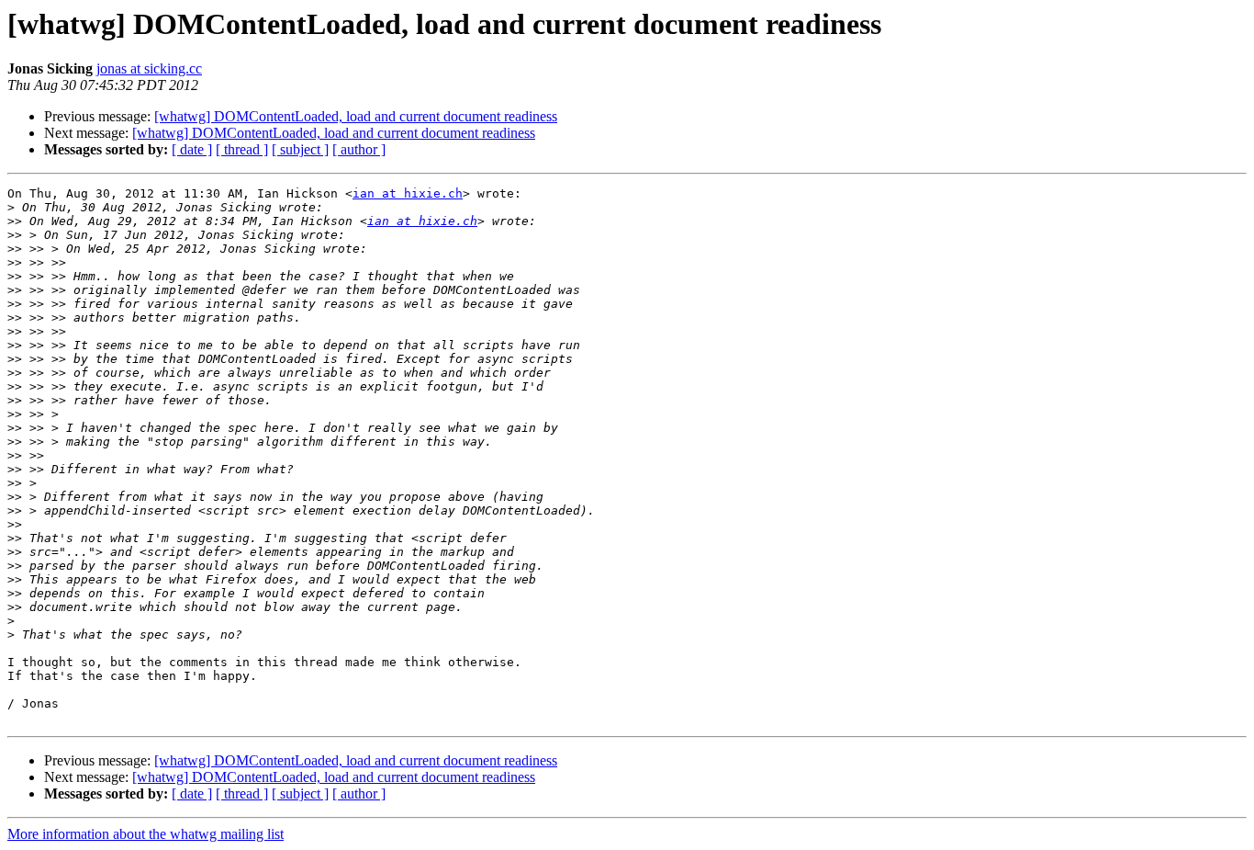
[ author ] (359, 149)
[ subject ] (300, 149)
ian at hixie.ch (408, 193)
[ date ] (192, 149)
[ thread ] (242, 149)
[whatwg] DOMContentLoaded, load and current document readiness (355, 116)
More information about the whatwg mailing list (145, 834)
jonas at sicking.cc (149, 68)
